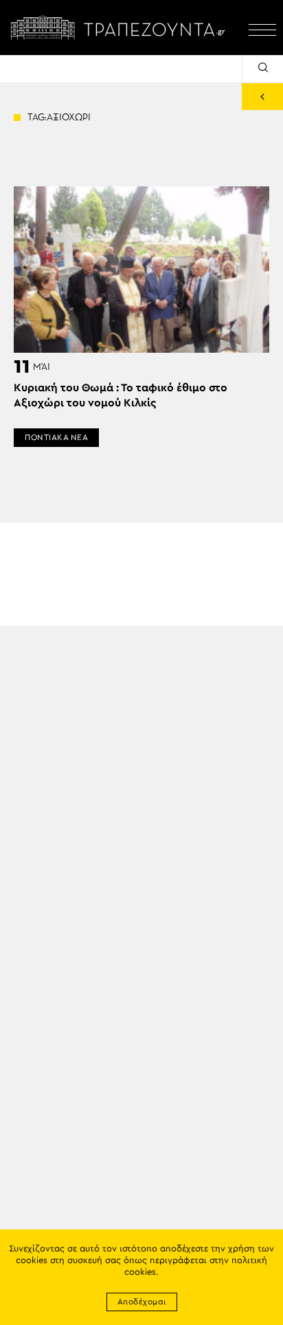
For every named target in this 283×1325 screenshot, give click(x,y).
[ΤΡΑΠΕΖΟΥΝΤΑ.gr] (121, 27)
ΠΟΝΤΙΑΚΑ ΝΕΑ (56, 437)
